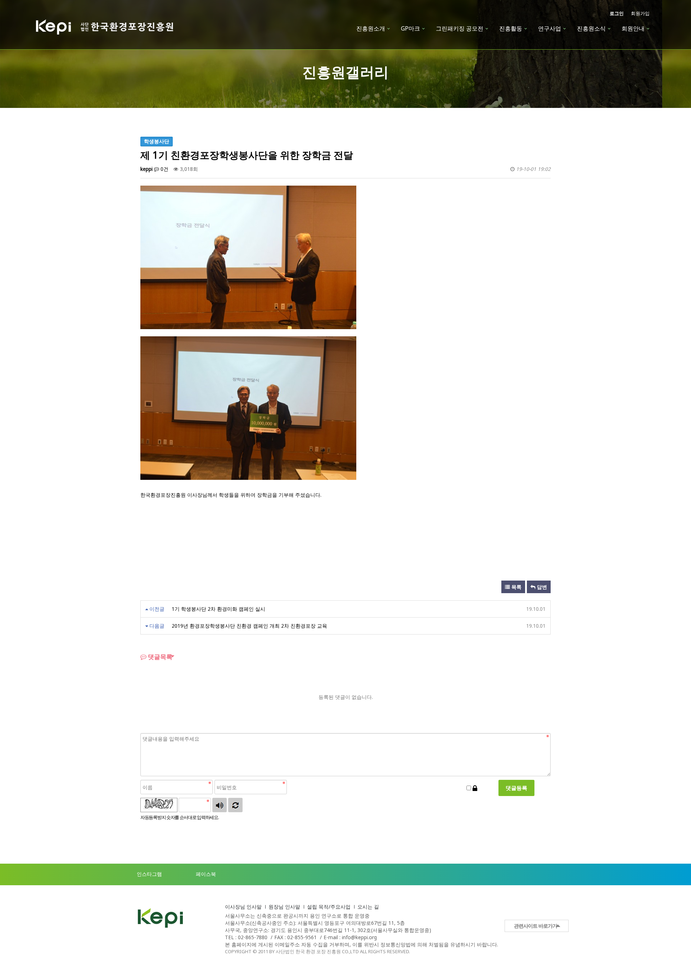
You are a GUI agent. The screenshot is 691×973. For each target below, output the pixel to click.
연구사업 (549, 28)
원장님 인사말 (284, 906)
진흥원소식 (591, 28)
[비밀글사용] (475, 788)
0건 (163, 168)
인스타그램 (149, 873)
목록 (515, 586)
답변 (541, 586)
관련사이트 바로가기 (535, 925)
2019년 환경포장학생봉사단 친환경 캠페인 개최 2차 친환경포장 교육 (249, 625)
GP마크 (410, 28)
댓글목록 (159, 657)
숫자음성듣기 (219, 805)
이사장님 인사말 (243, 906)
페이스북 (206, 873)
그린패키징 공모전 (459, 28)
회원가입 (640, 13)
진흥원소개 (370, 28)
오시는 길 (368, 906)
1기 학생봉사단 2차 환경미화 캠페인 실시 (218, 608)
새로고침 (235, 805)
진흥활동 (510, 28)
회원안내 (633, 28)
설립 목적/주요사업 (329, 906)
